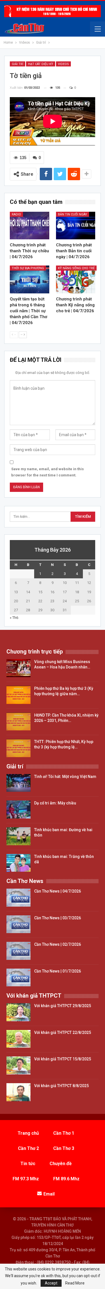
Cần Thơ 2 (28, 1148)
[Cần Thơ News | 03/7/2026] (18, 924)
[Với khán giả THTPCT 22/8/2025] (18, 1039)
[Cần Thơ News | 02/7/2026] (18, 951)
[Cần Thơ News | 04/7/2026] (18, 898)
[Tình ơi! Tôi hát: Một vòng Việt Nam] (18, 783)
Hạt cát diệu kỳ (40, 64)
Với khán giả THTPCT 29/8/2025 (62, 1005)
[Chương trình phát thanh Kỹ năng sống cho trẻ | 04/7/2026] (75, 279)
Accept (51, 1283)
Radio (16, 214)
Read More (75, 1283)
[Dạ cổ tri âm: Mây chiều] (18, 809)
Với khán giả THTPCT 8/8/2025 (61, 1085)
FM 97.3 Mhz (26, 1178)
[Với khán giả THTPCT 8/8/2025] (18, 1092)
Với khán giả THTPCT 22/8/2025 (62, 1032)
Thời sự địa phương (28, 268)
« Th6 (14, 617)
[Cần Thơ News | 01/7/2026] (18, 978)
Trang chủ (28, 1133)
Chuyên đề (61, 1163)
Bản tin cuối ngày (72, 214)
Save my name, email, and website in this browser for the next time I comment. (47, 472)
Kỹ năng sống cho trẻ (76, 268)
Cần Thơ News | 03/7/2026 (57, 918)
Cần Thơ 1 (63, 1133)
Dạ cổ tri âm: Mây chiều (55, 803)
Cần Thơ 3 (63, 1148)
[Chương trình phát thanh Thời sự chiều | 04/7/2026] (29, 225)
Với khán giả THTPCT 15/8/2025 (62, 1059)
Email (49, 1194)
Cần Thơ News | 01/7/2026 (57, 971)
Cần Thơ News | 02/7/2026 (57, 944)
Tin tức (27, 1163)
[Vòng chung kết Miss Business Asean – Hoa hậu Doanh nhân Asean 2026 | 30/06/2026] (18, 668)
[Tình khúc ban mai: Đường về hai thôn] (18, 836)
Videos (63, 64)
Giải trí (17, 64)
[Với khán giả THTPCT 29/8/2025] (18, 1012)
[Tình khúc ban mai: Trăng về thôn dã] (18, 863)
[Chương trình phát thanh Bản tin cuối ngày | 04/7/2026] (75, 225)
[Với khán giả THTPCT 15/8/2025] (18, 1065)
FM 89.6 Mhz (66, 1178)
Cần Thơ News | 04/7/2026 (57, 891)
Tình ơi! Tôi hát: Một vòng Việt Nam (65, 776)
